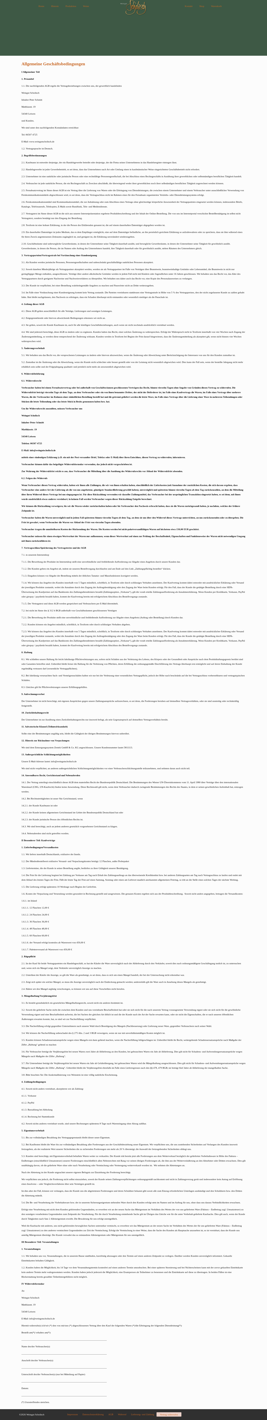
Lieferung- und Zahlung (142, 1414)
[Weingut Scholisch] (133, 6)
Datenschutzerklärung (93, 1414)
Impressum (72, 1414)
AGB (110, 1414)
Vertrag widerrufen (169, 1414)
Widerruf (122, 1414)
